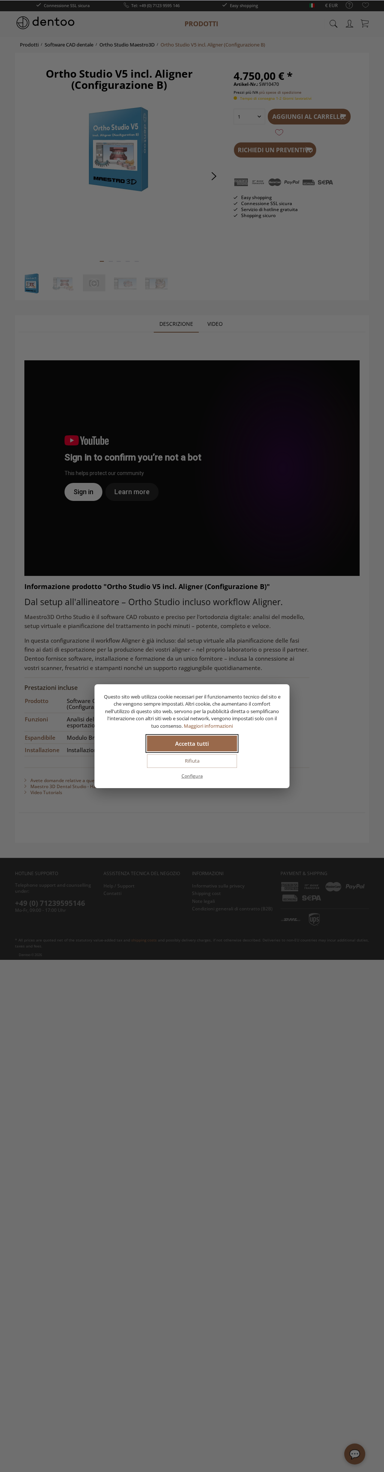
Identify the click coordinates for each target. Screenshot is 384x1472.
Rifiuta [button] (192, 760)
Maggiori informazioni (208, 726)
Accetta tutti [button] (192, 743)
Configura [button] (192, 776)
